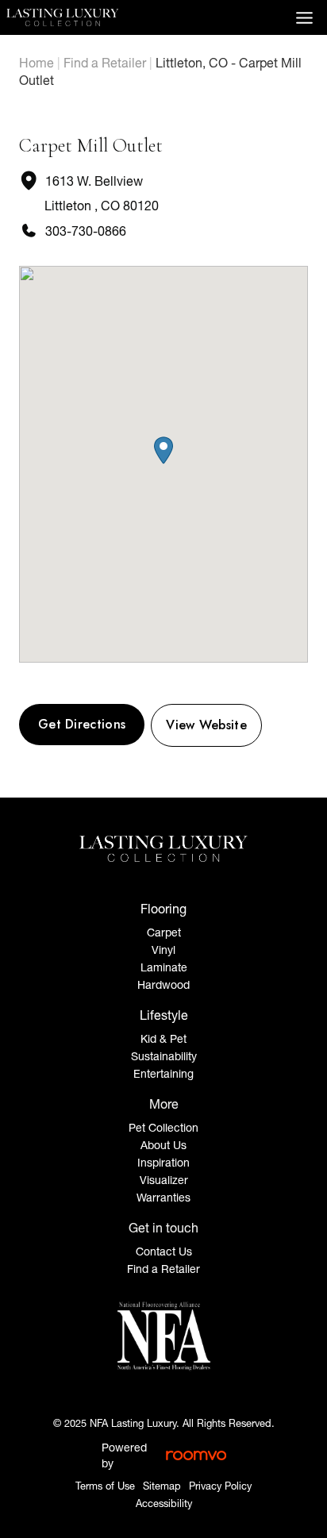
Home (36, 63)
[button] (163, 450)
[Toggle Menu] (304, 18)
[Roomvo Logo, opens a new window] (196, 1455)
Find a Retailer (104, 63)
